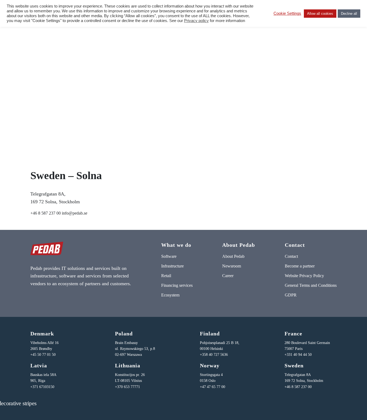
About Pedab (233, 256)
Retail (166, 275)
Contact (291, 256)
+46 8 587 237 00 (45, 213)
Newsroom (231, 266)
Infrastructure (172, 266)
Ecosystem (170, 295)
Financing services (177, 285)
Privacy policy (196, 21)
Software (169, 256)
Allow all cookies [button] (320, 14)
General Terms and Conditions (311, 285)
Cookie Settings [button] (287, 13)
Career (227, 275)
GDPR (291, 295)
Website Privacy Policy (304, 275)
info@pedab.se (74, 213)
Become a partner (300, 266)
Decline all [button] (349, 14)
